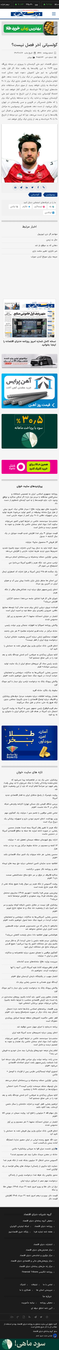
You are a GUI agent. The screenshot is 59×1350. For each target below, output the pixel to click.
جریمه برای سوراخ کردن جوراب (44, 256)
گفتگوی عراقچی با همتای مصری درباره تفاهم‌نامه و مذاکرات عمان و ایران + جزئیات (31, 954)
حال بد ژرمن (51, 239)
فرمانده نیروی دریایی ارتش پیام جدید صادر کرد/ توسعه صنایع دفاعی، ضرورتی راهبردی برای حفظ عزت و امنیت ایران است (30, 609)
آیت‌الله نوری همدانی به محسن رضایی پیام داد (36, 982)
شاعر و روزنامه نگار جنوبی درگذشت (41, 869)
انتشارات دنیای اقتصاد (43, 1244)
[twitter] (32, 187)
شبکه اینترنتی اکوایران (19, 1226)
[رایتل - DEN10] (29, 467)
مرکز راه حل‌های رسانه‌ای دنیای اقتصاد (35, 1266)
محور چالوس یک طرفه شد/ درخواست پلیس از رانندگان (32, 1175)
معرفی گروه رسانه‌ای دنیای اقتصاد (37, 1220)
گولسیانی (35, 194)
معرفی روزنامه (46, 1302)
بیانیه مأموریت (27, 1302)
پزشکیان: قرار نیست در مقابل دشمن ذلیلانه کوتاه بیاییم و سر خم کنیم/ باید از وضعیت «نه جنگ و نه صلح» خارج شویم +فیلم (30, 908)
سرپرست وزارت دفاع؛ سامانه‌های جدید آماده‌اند (37, 961)
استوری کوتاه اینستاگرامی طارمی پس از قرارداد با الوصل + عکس (32, 1073)
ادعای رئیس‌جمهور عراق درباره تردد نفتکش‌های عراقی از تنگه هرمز (31, 591)
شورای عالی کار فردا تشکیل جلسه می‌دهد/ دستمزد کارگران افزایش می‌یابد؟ (32, 600)
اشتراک (23, 1284)
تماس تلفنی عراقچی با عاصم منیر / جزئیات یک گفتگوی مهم (31, 813)
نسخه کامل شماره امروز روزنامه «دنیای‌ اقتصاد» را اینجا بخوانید (29, 343)
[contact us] (17, 1317)
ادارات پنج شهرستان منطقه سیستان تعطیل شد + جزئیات (32, 839)
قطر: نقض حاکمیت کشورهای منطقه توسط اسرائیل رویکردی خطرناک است (31, 1019)
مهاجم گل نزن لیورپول (47, 234)
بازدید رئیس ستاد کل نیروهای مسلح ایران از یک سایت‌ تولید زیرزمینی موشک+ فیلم (30, 665)
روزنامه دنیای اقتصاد (43, 1226)
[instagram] (47, 1317)
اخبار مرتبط (29, 227)
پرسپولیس (50, 194)
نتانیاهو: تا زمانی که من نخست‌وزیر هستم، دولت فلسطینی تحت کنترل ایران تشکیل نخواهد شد (31, 927)
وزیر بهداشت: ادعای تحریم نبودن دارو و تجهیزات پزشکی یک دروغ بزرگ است (30, 820)
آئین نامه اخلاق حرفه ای (41, 1308)
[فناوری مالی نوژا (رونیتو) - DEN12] (29, 743)
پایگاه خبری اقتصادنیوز (18, 1231)
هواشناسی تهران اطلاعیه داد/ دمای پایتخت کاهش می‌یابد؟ (31, 935)
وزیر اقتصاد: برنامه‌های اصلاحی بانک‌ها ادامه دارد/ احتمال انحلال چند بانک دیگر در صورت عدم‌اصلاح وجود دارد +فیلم (31, 1010)
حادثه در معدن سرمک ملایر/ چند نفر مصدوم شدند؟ (33, 1154)
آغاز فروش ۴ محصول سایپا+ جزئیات (41, 542)
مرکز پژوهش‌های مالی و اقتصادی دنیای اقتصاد (31, 1261)
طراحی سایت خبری (46, 1336)
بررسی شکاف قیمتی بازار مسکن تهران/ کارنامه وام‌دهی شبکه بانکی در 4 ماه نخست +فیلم (30, 806)
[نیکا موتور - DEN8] (29, 361)
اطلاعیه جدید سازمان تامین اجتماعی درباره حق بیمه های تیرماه (29, 863)
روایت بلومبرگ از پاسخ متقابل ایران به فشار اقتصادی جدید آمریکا (31, 797)
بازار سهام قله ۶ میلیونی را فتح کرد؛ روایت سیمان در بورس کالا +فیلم (29, 1115)
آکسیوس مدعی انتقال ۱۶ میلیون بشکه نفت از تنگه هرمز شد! (30, 1160)
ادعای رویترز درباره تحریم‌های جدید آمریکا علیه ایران (34, 1032)
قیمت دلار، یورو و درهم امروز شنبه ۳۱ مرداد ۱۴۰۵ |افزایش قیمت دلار (31, 1197)
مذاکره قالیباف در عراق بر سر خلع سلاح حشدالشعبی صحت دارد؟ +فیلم (31, 877)
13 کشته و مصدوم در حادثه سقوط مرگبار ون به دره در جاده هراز (30, 847)
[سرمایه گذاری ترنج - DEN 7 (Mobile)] (29, 28)
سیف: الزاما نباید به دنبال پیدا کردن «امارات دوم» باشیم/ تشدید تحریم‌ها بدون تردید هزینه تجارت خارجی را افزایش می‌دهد (29, 550)
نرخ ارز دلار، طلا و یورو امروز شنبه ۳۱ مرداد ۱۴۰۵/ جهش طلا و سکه (30, 1188)
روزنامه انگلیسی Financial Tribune (37, 1272)
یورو (28, 4)
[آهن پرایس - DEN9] (29, 391)
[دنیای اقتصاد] (26, 14)
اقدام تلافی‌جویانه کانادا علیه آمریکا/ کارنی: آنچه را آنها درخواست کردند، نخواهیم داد (34, 969)
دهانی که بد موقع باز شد (46, 245)
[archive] (12, 1317)
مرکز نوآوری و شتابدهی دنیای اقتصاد (36, 1255)
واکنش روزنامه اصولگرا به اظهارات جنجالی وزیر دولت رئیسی (31, 625)
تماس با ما (47, 1284)
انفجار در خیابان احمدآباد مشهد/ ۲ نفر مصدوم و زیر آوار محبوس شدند (32, 618)
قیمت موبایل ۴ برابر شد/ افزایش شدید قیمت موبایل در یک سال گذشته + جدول (31, 535)
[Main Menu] (54, 14)
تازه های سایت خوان (29, 772)
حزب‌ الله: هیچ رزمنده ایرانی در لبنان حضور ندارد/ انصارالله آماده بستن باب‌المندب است (31, 1141)
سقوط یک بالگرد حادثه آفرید (45, 690)
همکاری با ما (25, 1290)
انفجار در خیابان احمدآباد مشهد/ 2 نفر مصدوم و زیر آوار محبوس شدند (32, 1123)
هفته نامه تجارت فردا (43, 1231)
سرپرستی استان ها (44, 1290)
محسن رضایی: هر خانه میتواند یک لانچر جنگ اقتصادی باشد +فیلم (30, 856)
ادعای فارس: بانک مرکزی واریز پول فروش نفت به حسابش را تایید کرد (30, 647)
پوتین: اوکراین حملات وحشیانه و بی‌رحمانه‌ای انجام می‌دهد (31, 557)
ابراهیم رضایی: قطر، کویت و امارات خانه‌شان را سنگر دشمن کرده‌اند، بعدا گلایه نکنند (31, 1106)
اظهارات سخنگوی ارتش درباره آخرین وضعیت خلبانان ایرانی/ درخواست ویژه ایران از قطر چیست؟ (31, 638)
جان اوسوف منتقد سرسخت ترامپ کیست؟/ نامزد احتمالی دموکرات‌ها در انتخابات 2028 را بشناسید (31, 1088)
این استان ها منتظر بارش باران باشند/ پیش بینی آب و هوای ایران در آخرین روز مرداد (30, 582)
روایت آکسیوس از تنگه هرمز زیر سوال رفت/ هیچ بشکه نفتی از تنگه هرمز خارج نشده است (29, 885)
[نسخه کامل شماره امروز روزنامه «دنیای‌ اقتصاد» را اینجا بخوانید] (29, 318)
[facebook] (38, 187)
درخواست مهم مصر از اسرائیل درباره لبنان (39, 1181)
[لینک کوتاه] (43, 187)
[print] (15, 187)
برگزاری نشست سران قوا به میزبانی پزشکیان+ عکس (34, 1148)
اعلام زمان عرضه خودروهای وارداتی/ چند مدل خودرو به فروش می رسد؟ (29, 1052)
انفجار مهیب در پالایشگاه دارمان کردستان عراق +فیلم (34, 976)
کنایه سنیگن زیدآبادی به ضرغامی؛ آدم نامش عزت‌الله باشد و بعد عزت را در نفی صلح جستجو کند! (29, 656)
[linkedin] (26, 187)
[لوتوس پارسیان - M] (29, 1344)
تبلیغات (34, 1284)
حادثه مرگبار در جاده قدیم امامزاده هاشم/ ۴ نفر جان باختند (30, 631)
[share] (23, 1317)
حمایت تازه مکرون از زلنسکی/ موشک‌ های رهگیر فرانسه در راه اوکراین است (29, 1168)
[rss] (29, 1317)
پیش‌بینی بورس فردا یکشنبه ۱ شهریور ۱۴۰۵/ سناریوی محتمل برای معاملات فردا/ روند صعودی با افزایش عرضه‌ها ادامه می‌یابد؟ (30, 896)
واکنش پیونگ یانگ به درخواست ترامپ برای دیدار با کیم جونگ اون (29, 683)
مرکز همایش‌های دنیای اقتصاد (39, 1250)
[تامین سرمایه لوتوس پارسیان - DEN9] (29, 431)
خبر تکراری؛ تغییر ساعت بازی (44, 251)
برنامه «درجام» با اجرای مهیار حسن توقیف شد (37, 1026)
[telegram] (21, 187)
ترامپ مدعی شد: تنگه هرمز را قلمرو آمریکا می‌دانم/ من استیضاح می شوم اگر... (33, 564)
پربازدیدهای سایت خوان (29, 486)
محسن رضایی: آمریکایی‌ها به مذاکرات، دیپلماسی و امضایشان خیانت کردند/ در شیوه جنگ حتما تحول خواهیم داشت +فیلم (30, 674)
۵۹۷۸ (45, 53)
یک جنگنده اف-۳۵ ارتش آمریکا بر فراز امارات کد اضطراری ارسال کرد (29, 573)
